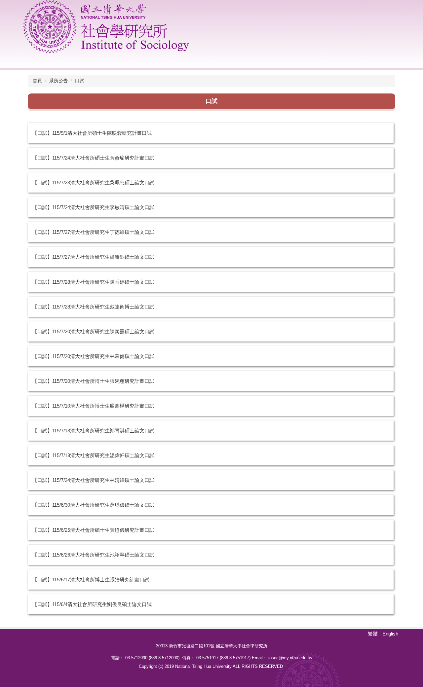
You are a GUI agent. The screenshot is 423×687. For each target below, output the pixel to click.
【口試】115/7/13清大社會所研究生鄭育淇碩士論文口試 (93, 430)
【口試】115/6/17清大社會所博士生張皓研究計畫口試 (90, 579)
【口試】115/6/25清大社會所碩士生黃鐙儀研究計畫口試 (93, 530)
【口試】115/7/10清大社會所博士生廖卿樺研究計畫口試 (93, 406)
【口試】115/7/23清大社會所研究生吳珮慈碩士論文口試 (93, 182)
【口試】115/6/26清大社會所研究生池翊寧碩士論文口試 (93, 555)
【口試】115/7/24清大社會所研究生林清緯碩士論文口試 (93, 480)
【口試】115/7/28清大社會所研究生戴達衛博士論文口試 (93, 306)
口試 (79, 80)
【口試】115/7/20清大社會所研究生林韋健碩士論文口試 (93, 356)
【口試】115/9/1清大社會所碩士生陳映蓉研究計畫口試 (92, 133)
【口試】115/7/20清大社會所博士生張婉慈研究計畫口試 (93, 381)
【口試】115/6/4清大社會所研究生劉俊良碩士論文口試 (92, 604)
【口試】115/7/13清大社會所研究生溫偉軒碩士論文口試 (93, 455)
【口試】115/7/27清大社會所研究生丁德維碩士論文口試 (93, 232)
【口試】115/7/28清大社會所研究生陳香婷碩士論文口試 (93, 282)
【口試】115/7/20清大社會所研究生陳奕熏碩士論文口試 (93, 331)
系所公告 (58, 80)
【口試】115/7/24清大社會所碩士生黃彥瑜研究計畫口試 (93, 158)
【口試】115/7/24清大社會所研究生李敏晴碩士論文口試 (93, 207)
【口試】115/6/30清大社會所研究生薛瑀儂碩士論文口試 (93, 505)
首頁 (37, 80)
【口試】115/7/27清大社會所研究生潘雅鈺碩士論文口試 (93, 257)
